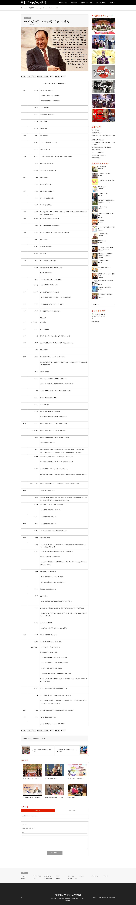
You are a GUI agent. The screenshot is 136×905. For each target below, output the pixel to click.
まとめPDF (112, 2)
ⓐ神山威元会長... (103, 193)
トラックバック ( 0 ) (71, 810)
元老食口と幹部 (47, 876)
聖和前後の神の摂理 (68, 895)
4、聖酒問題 (101, 220)
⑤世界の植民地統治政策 (98, 140)
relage (29, 738)
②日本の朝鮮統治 (96, 149)
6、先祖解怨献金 (102, 166)
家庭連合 (82, 876)
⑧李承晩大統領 (95, 130)
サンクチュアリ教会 (37, 876)
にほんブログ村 (95, 321)
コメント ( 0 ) (37, 810)
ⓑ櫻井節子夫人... (103, 233)
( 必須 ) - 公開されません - (29, 828)
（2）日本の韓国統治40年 (98, 152)
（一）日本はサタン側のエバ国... (106, 180)
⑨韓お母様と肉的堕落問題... (105, 287)
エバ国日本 (23, 876)
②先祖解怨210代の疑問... (104, 267)
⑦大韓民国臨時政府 (97, 132)
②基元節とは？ (102, 186)
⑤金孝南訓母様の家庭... (104, 173)
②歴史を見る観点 (96, 157)
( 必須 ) (24, 824)
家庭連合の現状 (63, 2)
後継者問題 (74, 2)
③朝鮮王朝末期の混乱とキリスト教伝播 (101, 147)
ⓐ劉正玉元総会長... (104, 260)
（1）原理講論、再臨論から (98, 155)
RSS (21, 897)
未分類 (34, 878)
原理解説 (58, 876)
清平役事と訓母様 (48, 878)
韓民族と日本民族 (100, 2)
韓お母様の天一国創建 (86, 2)
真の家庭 (58, 878)
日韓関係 (23, 878)
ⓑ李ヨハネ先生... (103, 207)
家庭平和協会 (71, 876)
